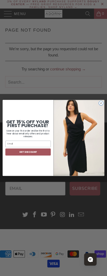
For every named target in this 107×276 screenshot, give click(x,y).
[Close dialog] (101, 103)
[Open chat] (90, 259)
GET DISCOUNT (28, 152)
